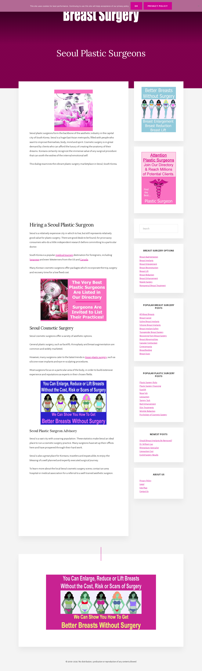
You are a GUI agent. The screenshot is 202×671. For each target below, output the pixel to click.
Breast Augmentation (148, 257)
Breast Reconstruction (148, 268)
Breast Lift (143, 271)
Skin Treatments (146, 407)
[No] (198, 6)
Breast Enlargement (148, 264)
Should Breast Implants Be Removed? (155, 441)
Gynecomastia (145, 346)
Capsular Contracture (148, 343)
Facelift (142, 390)
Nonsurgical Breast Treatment (152, 285)
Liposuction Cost (146, 451)
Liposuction (144, 397)
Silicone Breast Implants (150, 325)
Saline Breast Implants (149, 321)
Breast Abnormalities (148, 339)
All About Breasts (146, 314)
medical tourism (64, 255)
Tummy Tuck (144, 400)
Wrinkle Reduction (147, 411)
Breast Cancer (145, 318)
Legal (141, 484)
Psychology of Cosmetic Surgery (153, 415)
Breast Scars (144, 354)
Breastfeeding (145, 350)
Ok (136, 6)
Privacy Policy (145, 481)
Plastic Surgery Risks (148, 382)
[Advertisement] (73, 193)
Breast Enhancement (148, 278)
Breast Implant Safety (149, 329)
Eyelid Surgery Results (148, 455)
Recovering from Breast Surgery (153, 336)
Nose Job (143, 393)
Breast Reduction (146, 275)
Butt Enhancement (147, 404)
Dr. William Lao (146, 444)
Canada (84, 259)
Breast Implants (146, 260)
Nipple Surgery (146, 282)
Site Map (143, 488)
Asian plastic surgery (96, 357)
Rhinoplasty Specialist (149, 448)
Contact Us (144, 491)
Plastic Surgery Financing (150, 386)
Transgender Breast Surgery (151, 332)
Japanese (34, 259)
